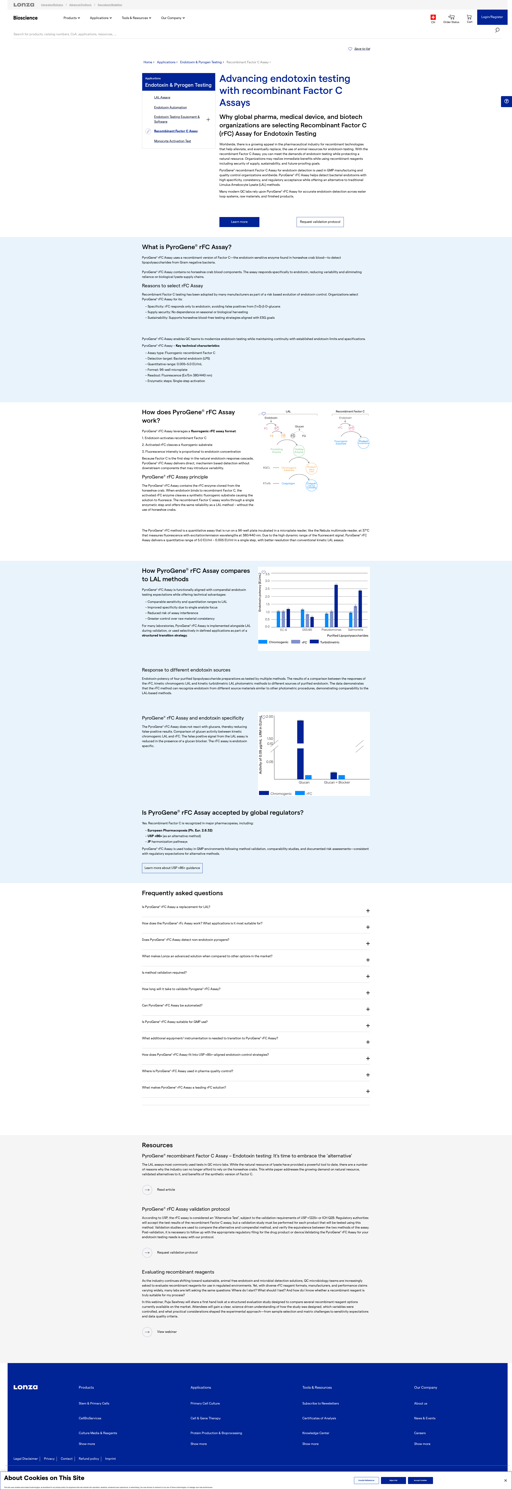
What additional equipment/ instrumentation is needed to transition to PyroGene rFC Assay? (210, 1038)
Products (70, 18)
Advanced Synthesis (80, 4)
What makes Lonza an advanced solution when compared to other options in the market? (207, 956)
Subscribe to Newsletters (320, 1404)
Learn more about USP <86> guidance (172, 868)
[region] (256, 1480)
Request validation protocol (320, 222)
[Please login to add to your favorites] (263, 413)
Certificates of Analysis (319, 1418)
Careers (420, 1433)
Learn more (239, 222)
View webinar (167, 1332)
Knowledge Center (315, 1433)
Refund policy (89, 1459)
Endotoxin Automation (170, 108)
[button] (506, 101)
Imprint (110, 1459)
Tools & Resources (135, 18)
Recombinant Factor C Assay (176, 131)
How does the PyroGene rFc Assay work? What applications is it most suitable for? (202, 923)
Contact (67, 1459)
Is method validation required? (164, 973)
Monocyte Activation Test (172, 141)
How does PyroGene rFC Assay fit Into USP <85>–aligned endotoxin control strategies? (205, 1055)
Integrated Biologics (52, 4)
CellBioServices (90, 1418)
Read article (166, 1190)
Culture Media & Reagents (98, 1433)
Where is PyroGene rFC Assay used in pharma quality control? (187, 1071)
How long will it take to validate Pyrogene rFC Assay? (181, 989)
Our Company (171, 18)
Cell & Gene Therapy (206, 1418)
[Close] (505, 1480)
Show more (87, 1444)
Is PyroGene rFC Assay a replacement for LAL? (176, 907)
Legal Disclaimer (26, 1459)
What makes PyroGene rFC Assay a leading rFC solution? (184, 1088)
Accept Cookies (420, 1480)
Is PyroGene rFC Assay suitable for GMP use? (175, 1022)
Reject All (393, 1480)
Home (148, 62)
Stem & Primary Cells (94, 1404)
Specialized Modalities (110, 4)
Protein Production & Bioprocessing (216, 1433)
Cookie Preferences (366, 1480)
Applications (99, 18)
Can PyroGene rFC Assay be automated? (172, 1005)
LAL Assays (162, 98)
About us (420, 1404)
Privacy (49, 1459)
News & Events (424, 1418)
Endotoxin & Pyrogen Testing (201, 62)
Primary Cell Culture (205, 1404)
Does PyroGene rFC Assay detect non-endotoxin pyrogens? (185, 940)
